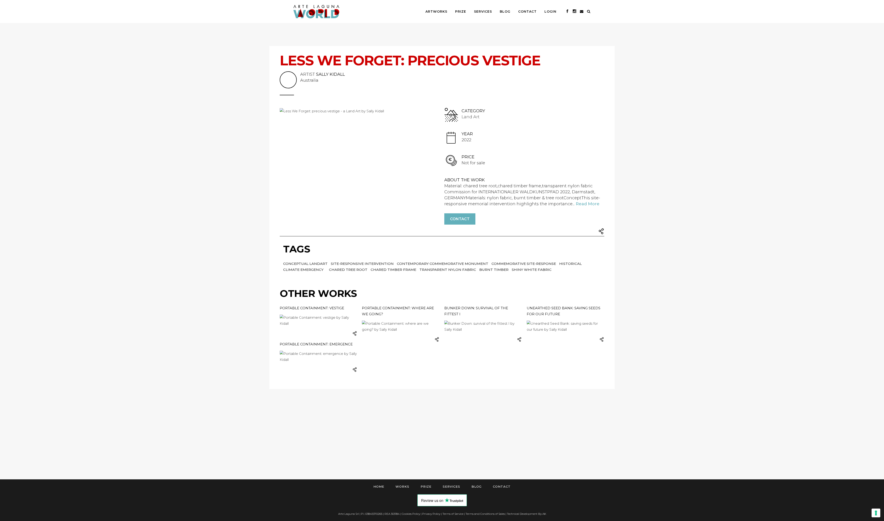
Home (378, 486)
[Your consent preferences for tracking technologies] (876, 513)
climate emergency (303, 269)
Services (451, 486)
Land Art (471, 116)
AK (544, 513)
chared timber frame (394, 269)
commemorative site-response (524, 263)
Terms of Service (452, 513)
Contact (460, 219)
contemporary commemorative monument (443, 263)
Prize (426, 486)
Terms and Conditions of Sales (485, 513)
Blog (476, 486)
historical (570, 263)
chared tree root (348, 269)
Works (402, 486)
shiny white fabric (532, 269)
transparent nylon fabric (448, 269)
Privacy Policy (431, 513)
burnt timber (494, 269)
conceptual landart (306, 263)
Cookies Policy (411, 513)
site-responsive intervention (363, 263)
